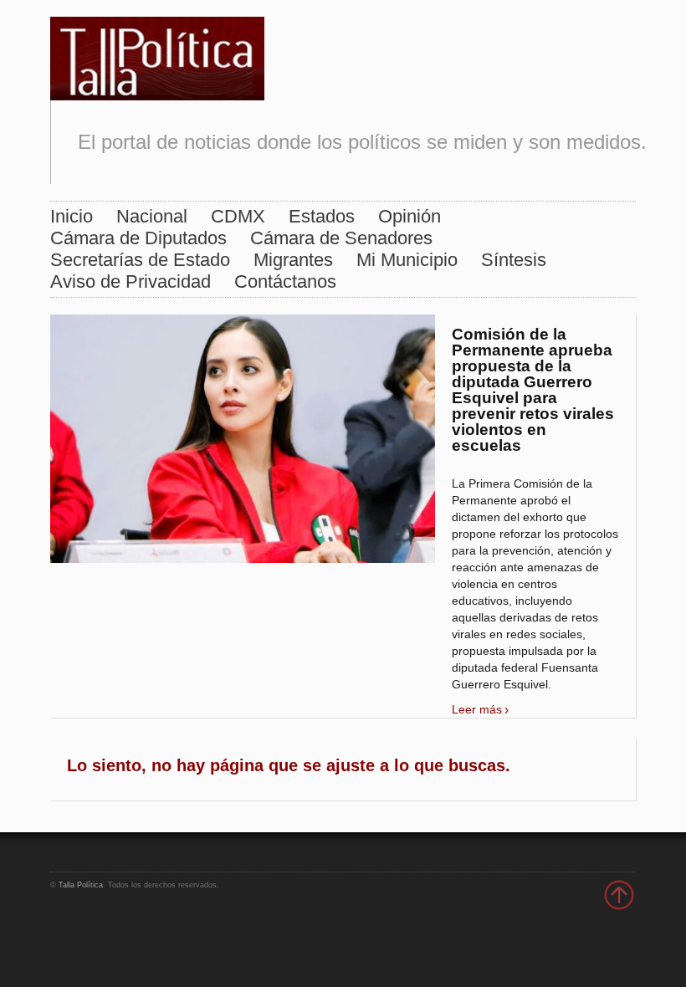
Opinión (409, 216)
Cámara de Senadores (341, 238)
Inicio (71, 216)
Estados (322, 216)
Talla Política (81, 885)
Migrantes (293, 259)
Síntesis (513, 259)
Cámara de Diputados (138, 238)
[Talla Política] (157, 55)
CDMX (238, 216)
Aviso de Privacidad (130, 281)
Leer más (477, 709)
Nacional (151, 216)
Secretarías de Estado (140, 259)
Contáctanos (285, 281)
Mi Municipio (407, 259)
